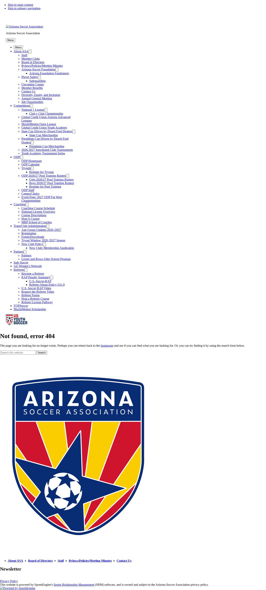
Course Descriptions (33, 215)
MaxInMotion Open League (38, 124)
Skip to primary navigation (24, 8)
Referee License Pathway (37, 302)
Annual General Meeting (36, 98)
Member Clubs (30, 58)
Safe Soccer (21, 262)
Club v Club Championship (46, 113)
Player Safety (29, 77)
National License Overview (38, 211)
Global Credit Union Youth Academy (44, 127)
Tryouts (26, 168)
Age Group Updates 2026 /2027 (41, 229)
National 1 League (32, 109)
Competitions (22, 105)
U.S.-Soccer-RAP (40, 281)
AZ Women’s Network (28, 266)
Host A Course (30, 218)
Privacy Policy (9, 581)
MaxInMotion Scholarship (30, 309)
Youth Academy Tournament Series (43, 153)
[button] (10, 40)
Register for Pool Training (45, 186)
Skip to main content (20, 4)
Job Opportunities (32, 102)
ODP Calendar (30, 164)
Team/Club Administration (30, 226)
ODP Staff (27, 190)
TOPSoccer (21, 305)
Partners (19, 251)
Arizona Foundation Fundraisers (49, 73)
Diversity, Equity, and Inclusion (40, 95)
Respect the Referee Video (37, 291)
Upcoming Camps (32, 84)
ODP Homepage (31, 161)
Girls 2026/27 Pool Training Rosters (51, 179)
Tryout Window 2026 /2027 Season (43, 240)
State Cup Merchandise (43, 135)
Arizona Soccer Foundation (38, 69)
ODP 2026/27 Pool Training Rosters (43, 175)
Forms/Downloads (32, 236)
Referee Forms (30, 295)
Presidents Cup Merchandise (46, 146)
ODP (17, 157)
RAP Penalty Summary (35, 277)
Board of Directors (32, 62)
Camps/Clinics (30, 193)
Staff (24, 55)
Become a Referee (32, 273)
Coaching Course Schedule (38, 208)
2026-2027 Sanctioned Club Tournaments (47, 149)
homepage (107, 345)
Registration (28, 233)
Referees (19, 269)
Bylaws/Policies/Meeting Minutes (42, 65)
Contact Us (28, 91)
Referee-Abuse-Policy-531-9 (47, 284)
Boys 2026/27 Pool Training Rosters (51, 183)
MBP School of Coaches (36, 222)
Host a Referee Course (35, 298)
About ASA (21, 51)
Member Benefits (32, 88)
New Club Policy (32, 244)
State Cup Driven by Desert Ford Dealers (46, 131)
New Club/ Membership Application (51, 248)
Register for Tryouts (41, 172)
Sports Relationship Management (74, 584)
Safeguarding (37, 81)
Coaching (20, 204)
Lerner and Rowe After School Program (46, 259)
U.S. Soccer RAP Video (36, 288)
